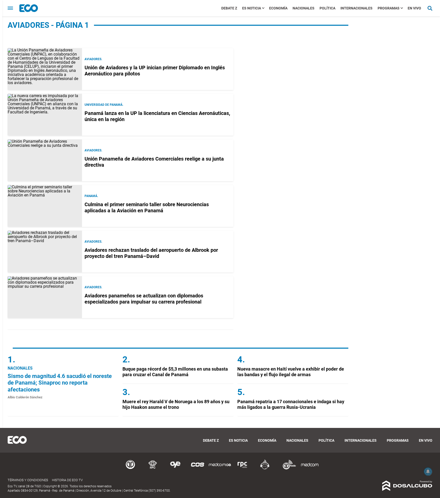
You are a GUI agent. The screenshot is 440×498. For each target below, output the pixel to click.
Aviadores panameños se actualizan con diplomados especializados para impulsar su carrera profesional (144, 299)
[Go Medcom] (220, 468)
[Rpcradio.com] (242, 468)
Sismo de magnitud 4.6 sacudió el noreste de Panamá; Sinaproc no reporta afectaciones (60, 383)
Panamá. (91, 196)
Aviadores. (93, 59)
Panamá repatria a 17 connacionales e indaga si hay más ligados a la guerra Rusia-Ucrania (290, 404)
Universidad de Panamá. (104, 105)
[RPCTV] (153, 468)
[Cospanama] (197, 468)
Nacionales (303, 8)
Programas (389, 8)
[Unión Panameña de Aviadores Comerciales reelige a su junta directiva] (45, 160)
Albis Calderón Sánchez (25, 397)
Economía (278, 8)
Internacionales (356, 8)
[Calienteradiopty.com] (265, 468)
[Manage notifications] (428, 471)
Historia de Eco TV (67, 480)
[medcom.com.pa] (309, 468)
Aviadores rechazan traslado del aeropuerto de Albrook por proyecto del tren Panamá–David (151, 253)
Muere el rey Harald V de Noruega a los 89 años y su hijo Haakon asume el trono (175, 404)
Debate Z (229, 8)
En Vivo (414, 8)
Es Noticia (251, 8)
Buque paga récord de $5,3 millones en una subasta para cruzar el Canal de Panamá (175, 371)
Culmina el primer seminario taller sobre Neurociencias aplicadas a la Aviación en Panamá (147, 207)
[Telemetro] (130, 468)
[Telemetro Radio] (287, 468)
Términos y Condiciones (28, 480)
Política (327, 8)
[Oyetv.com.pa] (175, 468)
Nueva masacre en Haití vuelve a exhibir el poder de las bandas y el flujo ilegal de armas (290, 371)
